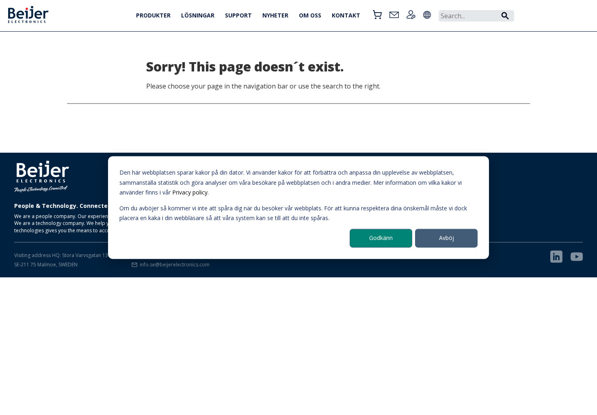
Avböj (446, 238)
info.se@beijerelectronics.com (175, 264)
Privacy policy (190, 192)
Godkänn (381, 238)
